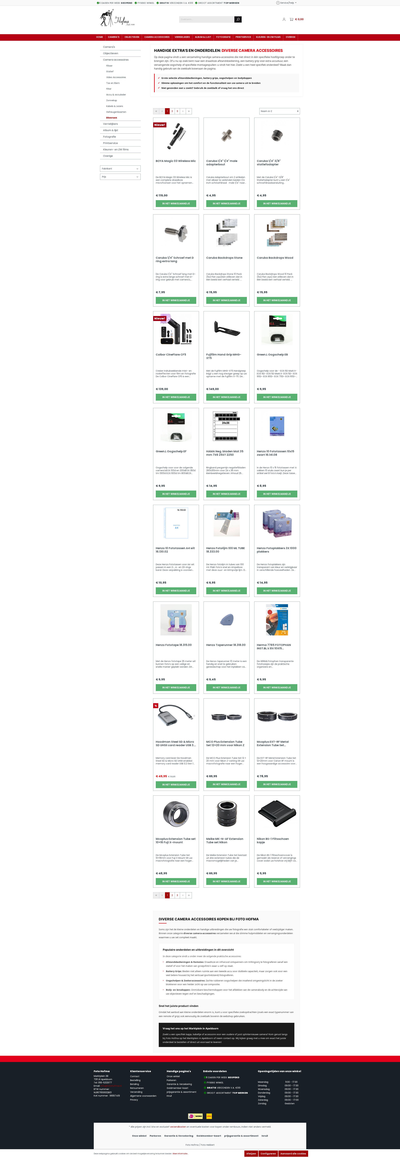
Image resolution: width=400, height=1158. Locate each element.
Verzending (136, 1092)
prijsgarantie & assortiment (181, 1092)
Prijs (104, 176)
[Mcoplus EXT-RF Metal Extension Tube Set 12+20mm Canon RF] (277, 716)
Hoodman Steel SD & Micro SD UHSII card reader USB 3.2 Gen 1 (176, 743)
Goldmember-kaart (177, 1088)
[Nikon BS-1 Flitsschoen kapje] (277, 813)
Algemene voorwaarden (143, 1095)
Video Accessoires (116, 77)
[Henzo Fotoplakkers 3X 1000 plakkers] (277, 523)
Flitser (109, 65)
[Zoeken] (238, 19)
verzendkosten (178, 1126)
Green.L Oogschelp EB (272, 354)
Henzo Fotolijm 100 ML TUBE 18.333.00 (225, 549)
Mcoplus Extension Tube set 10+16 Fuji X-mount (176, 840)
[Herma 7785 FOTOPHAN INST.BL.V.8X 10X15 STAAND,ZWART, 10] (277, 619)
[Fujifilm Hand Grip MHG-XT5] (226, 329)
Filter (108, 88)
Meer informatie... (181, 1153)
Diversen (111, 117)
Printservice (110, 143)
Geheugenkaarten (116, 112)
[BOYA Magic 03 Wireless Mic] (176, 135)
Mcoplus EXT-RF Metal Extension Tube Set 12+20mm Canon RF (273, 743)
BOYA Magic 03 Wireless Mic (176, 161)
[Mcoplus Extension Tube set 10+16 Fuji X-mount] (176, 813)
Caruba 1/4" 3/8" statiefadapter (269, 162)
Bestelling (135, 1080)
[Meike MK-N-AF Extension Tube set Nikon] (226, 813)
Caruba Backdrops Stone (224, 258)
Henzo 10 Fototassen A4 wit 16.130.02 (175, 549)
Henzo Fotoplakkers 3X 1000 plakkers (277, 549)
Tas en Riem (113, 83)
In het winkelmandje (176, 203)
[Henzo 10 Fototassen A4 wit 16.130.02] (176, 523)
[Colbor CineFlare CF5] (176, 329)
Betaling (134, 1084)
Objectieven (110, 53)
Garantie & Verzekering (179, 1084)
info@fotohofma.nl (111, 1085)
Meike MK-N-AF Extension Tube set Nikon (224, 840)
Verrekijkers (110, 124)
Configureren (268, 1153)
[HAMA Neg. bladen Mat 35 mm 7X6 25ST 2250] (226, 426)
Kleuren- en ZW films (116, 149)
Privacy (134, 1099)
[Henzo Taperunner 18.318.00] (226, 619)
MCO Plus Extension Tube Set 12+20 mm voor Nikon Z (225, 743)
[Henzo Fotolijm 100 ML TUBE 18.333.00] (226, 523)
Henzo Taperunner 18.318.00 (226, 645)
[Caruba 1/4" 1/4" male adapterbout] (226, 135)
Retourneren (137, 1088)
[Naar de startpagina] (117, 18)
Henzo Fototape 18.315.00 (174, 645)
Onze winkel (173, 1076)
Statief (110, 71)
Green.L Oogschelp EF (171, 451)
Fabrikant (107, 168)
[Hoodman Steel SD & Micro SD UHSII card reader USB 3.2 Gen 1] (176, 716)
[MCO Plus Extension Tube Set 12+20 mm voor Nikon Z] (226, 716)
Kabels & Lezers (114, 106)
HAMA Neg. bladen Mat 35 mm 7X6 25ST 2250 (224, 453)
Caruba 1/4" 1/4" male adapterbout (221, 162)
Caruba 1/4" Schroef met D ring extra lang (175, 259)
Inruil (169, 1095)
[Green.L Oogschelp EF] (176, 426)
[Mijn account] (284, 19)
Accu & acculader (116, 94)
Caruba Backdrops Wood (275, 258)
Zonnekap (111, 100)
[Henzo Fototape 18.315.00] (176, 619)
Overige (108, 156)
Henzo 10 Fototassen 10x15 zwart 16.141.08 (275, 453)
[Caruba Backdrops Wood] (277, 232)
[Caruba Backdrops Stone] (226, 232)
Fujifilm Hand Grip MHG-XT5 (223, 356)
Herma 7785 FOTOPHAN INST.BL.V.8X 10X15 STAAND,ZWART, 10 (274, 646)
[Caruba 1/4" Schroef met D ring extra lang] (176, 232)
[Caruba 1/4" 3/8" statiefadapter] (277, 135)
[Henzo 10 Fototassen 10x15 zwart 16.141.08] (277, 426)
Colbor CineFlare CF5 (171, 354)
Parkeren (171, 1080)
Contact (134, 1076)
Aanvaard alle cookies (293, 1153)
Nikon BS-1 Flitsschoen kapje (273, 840)
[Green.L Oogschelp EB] (277, 329)
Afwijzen (251, 1153)
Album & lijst (110, 130)
